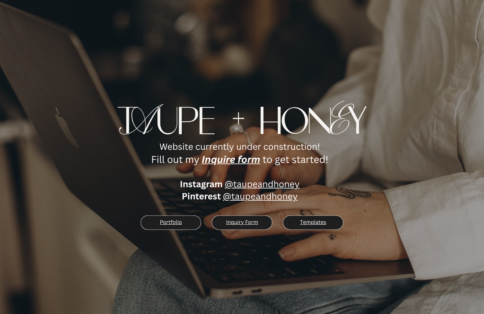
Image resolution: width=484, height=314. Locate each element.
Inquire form (231, 159)
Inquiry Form (242, 222)
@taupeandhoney (262, 184)
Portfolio (171, 222)
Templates (313, 222)
